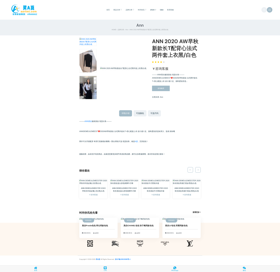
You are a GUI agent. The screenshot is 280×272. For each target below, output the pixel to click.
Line (105, 270)
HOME (114, 29)
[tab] (88, 42)
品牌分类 (121, 29)
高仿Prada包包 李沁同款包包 (95, 225)
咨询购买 (161, 88)
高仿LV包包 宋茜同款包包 (176, 225)
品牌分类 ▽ (130, 10)
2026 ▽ (153, 10)
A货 (136, 141)
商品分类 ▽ (117, 10)
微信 (244, 270)
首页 (108, 10)
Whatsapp (174, 270)
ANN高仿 (88, 121)
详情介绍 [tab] (126, 113)
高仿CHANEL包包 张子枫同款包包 (139, 225)
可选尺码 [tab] (154, 113)
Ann (126, 29)
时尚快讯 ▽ (142, 10)
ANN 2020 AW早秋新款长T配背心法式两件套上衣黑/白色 (175, 48)
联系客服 (170, 10)
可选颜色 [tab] (140, 113)
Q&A (161, 10)
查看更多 (196, 212)
